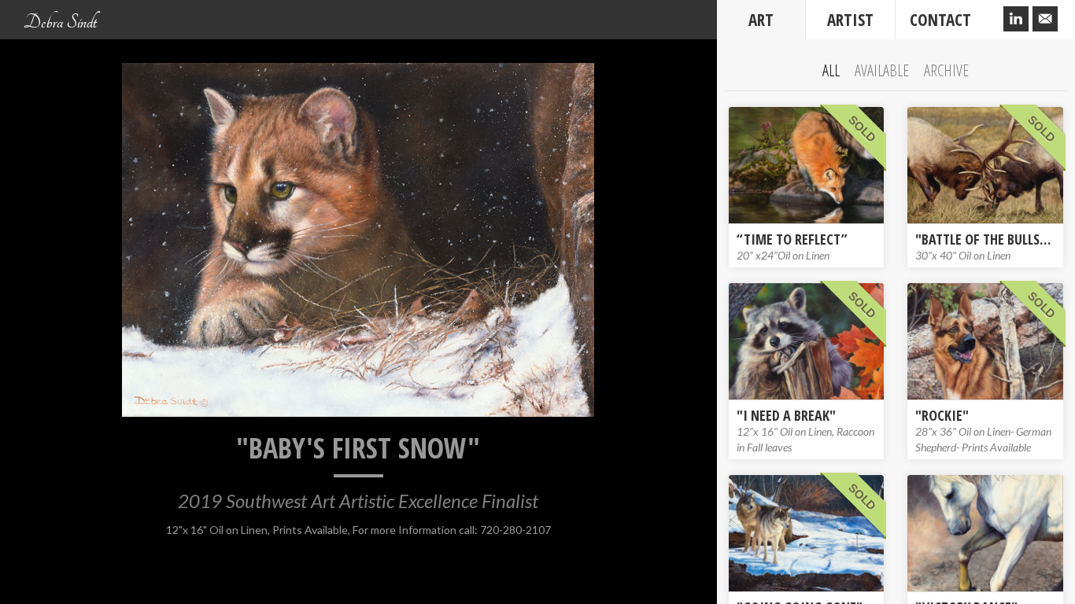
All (831, 70)
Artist (850, 20)
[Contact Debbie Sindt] (1045, 20)
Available (882, 70)
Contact (940, 20)
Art (761, 20)
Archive (946, 70)
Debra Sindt (60, 22)
